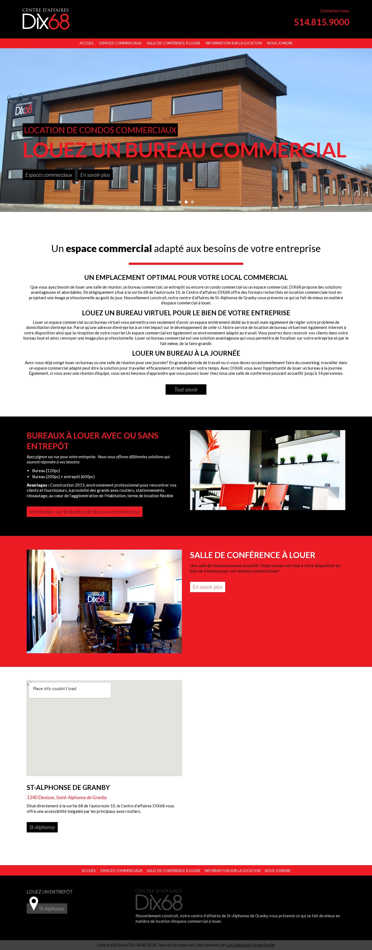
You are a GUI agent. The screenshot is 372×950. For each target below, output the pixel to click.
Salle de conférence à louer (173, 43)
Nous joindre (280, 43)
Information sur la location (234, 43)
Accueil (87, 43)
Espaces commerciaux (120, 43)
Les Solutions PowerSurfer (251, 944)
